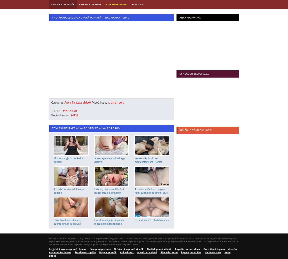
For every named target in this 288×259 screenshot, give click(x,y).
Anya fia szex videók (77, 102)
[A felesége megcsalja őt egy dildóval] (111, 145)
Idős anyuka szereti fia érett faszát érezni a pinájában (109, 190)
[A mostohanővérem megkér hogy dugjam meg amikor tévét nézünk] (152, 176)
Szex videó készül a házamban (152, 220)
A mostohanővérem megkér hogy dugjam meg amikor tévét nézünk (151, 192)
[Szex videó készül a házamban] (152, 206)
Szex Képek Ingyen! (116, 5)
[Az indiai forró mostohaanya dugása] (71, 176)
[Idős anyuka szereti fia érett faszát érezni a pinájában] (111, 176)
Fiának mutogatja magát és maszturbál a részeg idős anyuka (109, 223)
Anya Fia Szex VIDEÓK (62, 5)
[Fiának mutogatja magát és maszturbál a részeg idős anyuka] (111, 206)
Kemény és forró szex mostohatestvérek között (148, 159)
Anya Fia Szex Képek (90, 5)
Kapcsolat (138, 5)
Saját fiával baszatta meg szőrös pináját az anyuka (67, 221)
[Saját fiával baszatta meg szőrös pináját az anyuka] (71, 206)
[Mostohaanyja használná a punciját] (71, 145)
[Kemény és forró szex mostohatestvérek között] (152, 145)
